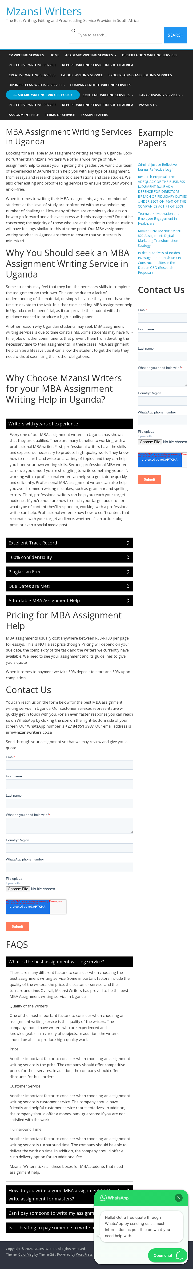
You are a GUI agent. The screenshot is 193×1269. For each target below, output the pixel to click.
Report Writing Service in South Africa (97, 65)
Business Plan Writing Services (36, 85)
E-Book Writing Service (82, 75)
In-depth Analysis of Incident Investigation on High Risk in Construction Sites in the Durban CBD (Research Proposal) (159, 263)
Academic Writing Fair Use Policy (42, 95)
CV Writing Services (26, 55)
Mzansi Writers (44, 11)
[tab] (69, 423)
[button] (179, 1198)
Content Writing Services (106, 95)
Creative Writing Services (32, 75)
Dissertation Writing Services (149, 55)
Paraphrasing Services (159, 95)
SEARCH (175, 35)
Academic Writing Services (89, 55)
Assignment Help (24, 114)
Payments (148, 105)
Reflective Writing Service (32, 65)
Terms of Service (60, 114)
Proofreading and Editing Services (140, 75)
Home (55, 55)
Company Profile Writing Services (100, 85)
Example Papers (94, 114)
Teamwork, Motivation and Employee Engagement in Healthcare (158, 218)
